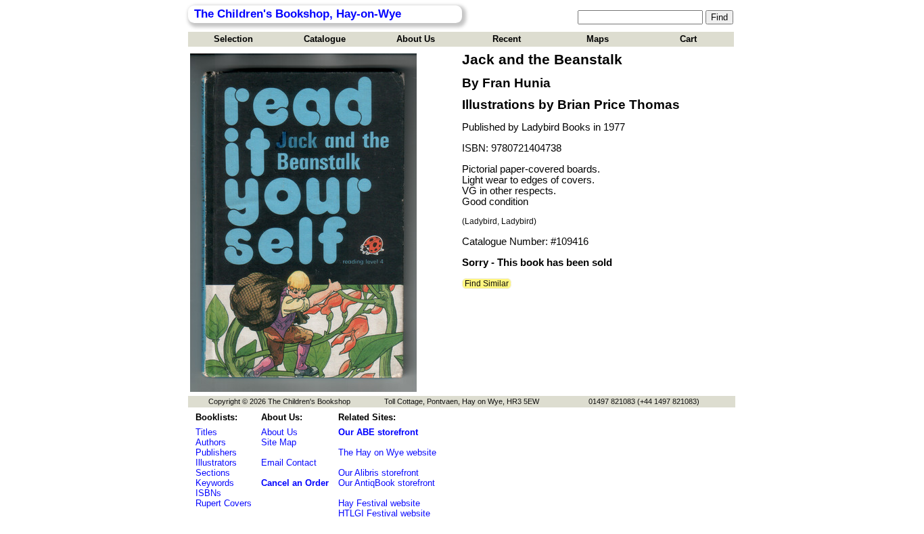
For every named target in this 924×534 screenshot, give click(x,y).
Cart (688, 39)
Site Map (278, 442)
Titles (206, 432)
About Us (415, 39)
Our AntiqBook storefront (386, 483)
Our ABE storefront (378, 432)
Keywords (214, 483)
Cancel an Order (295, 483)
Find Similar (487, 283)
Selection (233, 39)
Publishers (216, 452)
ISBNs (208, 493)
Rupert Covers (223, 503)
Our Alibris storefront (378, 473)
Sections (212, 473)
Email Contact (289, 463)
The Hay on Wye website (387, 452)
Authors (210, 442)
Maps (597, 39)
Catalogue (325, 39)
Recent (506, 39)
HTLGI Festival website (384, 513)
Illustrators (216, 463)
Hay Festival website (379, 503)
